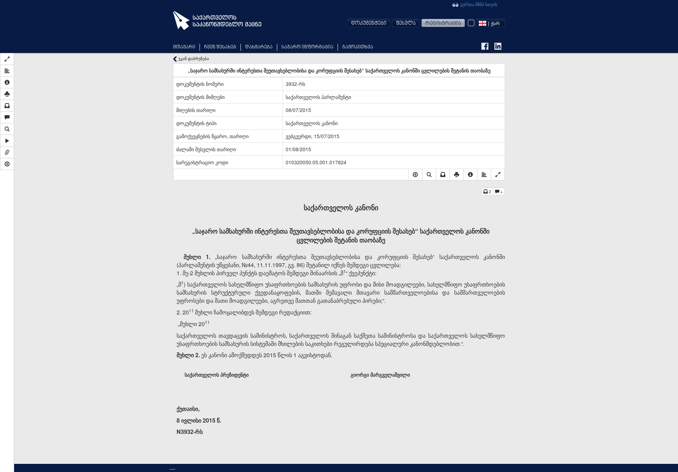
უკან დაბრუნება (193, 58)
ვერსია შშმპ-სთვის (478, 4)
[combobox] (491, 23)
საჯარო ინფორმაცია (307, 47)
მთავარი (184, 47)
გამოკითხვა (357, 47)
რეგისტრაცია (443, 23)
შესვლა (406, 23)
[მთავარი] (217, 20)
